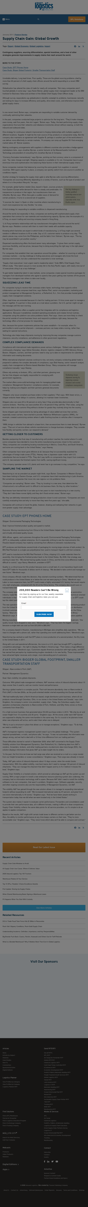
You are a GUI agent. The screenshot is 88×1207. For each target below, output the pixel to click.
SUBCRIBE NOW (44, 614)
